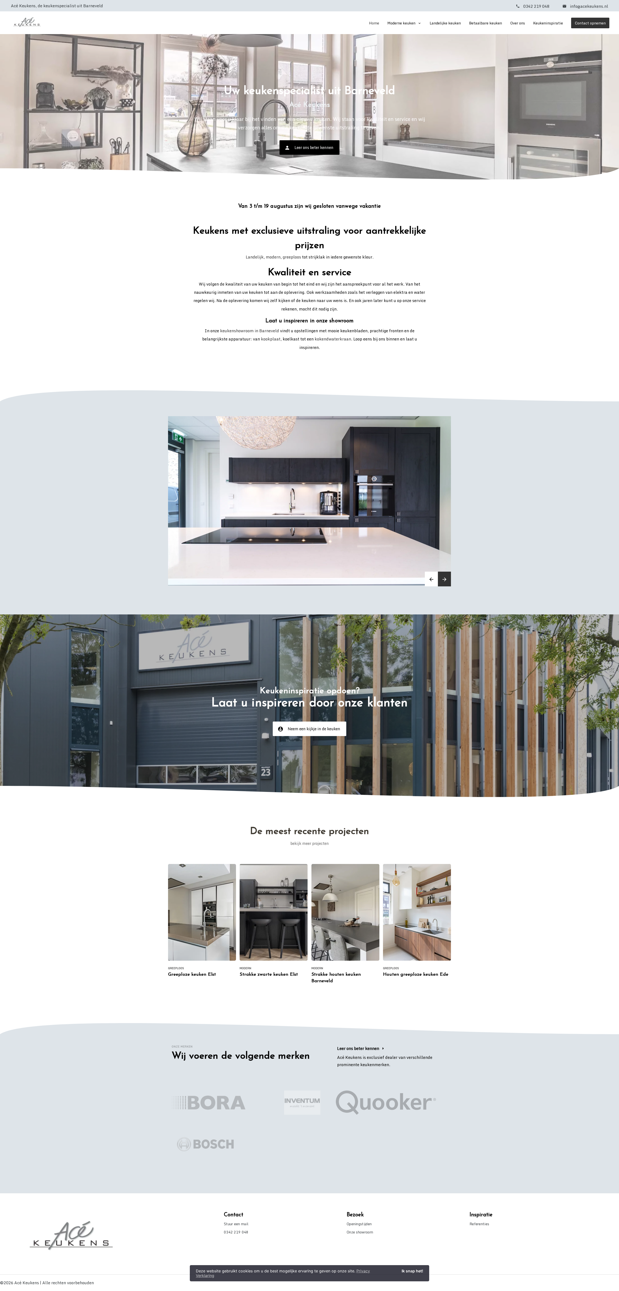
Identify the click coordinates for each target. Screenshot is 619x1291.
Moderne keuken (401, 23)
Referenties (479, 1224)
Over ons (517, 23)
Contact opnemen (590, 23)
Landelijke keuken (445, 23)
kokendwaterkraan (333, 339)
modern (273, 257)
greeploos (292, 257)
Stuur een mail (236, 1224)
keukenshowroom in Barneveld (249, 330)
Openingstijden (359, 1224)
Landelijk (255, 257)
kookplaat (270, 339)
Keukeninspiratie (548, 23)
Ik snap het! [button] (412, 1271)
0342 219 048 (536, 6)
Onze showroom (360, 1232)
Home (374, 23)
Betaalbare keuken (485, 23)
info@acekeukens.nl (588, 6)
